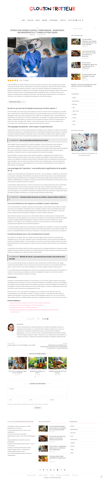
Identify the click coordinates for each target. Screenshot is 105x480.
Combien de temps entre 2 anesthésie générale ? (24, 307)
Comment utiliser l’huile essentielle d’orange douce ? (89, 76)
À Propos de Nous (31, 475)
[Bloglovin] (78, 20)
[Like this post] (39, 319)
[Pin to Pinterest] (45, 319)
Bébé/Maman (75, 101)
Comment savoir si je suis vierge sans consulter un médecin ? (27, 305)
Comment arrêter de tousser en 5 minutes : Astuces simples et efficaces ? (30, 302)
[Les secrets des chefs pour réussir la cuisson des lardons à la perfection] (76, 53)
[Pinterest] (73, 20)
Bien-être (30, 20)
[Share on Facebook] (42, 319)
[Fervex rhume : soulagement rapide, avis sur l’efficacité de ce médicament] (17, 363)
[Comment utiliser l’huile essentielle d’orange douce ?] (76, 77)
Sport (73, 124)
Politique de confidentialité (63, 475)
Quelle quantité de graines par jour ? (17, 451)
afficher (23, 101)
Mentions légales (43, 475)
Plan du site (75, 475)
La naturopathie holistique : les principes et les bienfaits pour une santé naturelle (89, 42)
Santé (23, 20)
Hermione (32, 34)
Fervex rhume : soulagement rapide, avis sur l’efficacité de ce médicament (89, 65)
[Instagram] (71, 20)
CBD (73, 107)
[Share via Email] (47, 319)
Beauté (38, 20)
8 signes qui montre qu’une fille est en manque (19, 447)
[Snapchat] (80, 20)
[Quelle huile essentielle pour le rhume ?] (37, 363)
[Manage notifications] (101, 476)
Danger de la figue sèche (14, 449)
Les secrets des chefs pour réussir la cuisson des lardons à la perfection (89, 53)
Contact (52, 475)
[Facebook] (68, 20)
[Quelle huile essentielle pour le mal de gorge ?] (57, 363)
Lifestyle (63, 20)
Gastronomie (54, 20)
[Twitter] (69, 20)
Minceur (44, 20)
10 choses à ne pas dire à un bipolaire (17, 434)
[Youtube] (76, 20)
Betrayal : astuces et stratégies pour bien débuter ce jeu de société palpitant (83, 85)
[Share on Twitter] (44, 319)
